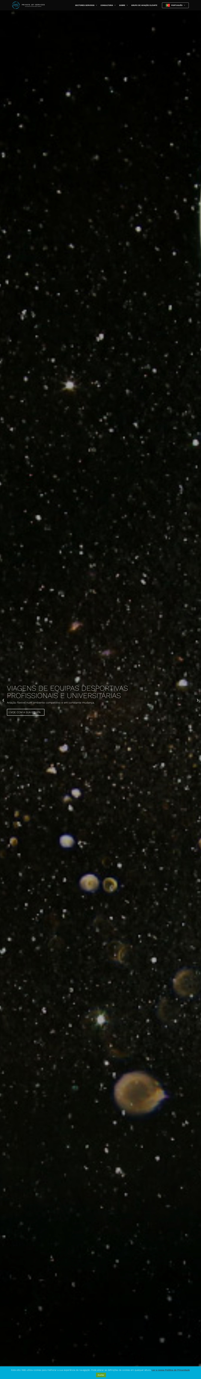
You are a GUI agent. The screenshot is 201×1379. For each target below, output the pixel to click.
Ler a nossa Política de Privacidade (171, 1370)
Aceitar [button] (101, 1375)
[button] (95, 5)
